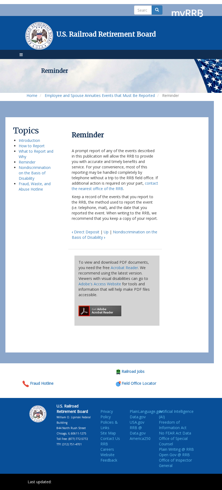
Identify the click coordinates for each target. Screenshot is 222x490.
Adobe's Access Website (100, 283)
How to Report (32, 145)
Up (106, 231)
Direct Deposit (85, 231)
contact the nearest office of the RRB (115, 186)
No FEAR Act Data (175, 433)
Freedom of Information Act (173, 425)
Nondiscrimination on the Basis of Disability (35, 173)
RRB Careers (107, 446)
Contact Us (110, 438)
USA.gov (137, 422)
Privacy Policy (106, 414)
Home (32, 95)
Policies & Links (109, 425)
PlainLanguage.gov (146, 411)
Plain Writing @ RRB (176, 449)
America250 (140, 438)
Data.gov (138, 416)
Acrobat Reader (124, 267)
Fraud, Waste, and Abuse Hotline (35, 186)
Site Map (108, 433)
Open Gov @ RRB (174, 454)
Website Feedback (108, 457)
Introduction (29, 140)
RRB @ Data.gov (138, 430)
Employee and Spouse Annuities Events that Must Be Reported (100, 95)
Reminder (27, 162)
